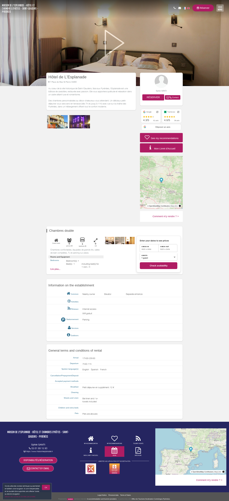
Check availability (159, 265)
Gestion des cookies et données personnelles (20, 497)
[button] (172, 97)
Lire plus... (55, 269)
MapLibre (174, 206)
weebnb (70, 499)
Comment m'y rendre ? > (166, 216)
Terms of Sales (125, 495)
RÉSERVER (153, 97)
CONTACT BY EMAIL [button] (39, 468)
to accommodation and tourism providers (102, 499)
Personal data (113, 495)
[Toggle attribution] (179, 205)
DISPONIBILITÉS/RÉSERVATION (38, 460)
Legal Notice (102, 495)
